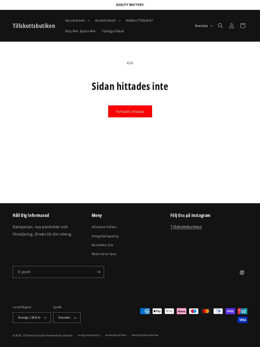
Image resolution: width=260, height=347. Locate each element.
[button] (77, 20)
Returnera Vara (104, 253)
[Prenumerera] (98, 272)
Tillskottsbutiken (186, 226)
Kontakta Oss (102, 245)
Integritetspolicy (105, 236)
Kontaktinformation (145, 335)
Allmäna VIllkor (104, 227)
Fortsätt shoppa (130, 111)
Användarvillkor (116, 335)
